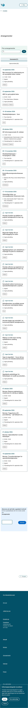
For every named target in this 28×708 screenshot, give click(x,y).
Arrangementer (6, 655)
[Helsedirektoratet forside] (2, 5)
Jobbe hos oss (6, 611)
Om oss (5, 603)
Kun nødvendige (14, 699)
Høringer (5, 663)
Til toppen (24, 576)
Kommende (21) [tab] (14, 59)
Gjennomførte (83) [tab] (14, 63)
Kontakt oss (6, 619)
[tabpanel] (14, 269)
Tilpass (5, 703)
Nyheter (5, 647)
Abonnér (22, 522)
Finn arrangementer (8, 48)
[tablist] (14, 61)
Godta (4, 699)
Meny (24, 5)
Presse (4, 672)
